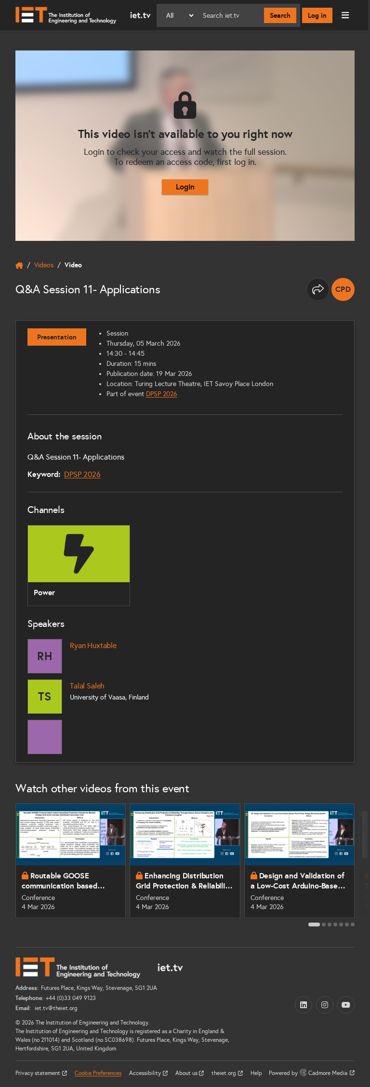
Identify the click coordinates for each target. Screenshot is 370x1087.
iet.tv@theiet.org (55, 1008)
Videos (43, 265)
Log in (317, 15)
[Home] (83, 15)
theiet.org (224, 1073)
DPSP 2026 (161, 394)
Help (256, 1073)
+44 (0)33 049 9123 (71, 998)
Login (185, 187)
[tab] (314, 924)
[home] (19, 265)
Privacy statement (38, 1073)
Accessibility (145, 1073)
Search (280, 15)
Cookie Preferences (98, 1073)
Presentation (57, 337)
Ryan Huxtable (93, 645)
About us (187, 1073)
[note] (343, 289)
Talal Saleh (87, 685)
